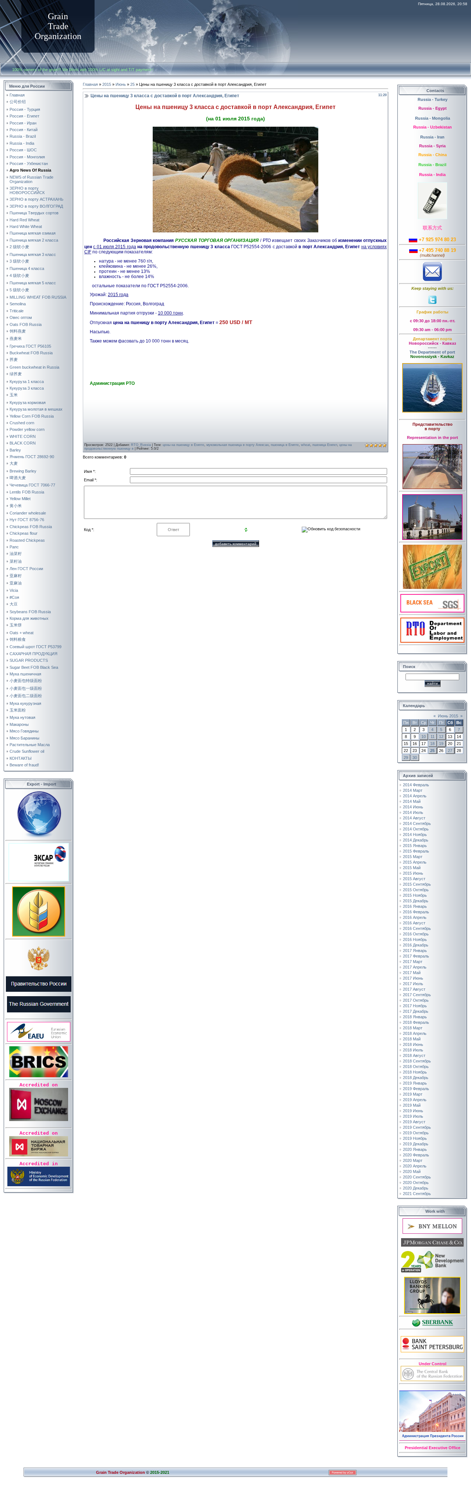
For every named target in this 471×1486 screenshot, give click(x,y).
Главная (90, 84)
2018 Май (412, 1039)
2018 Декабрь (415, 1077)
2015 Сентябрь (417, 884)
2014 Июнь (413, 807)
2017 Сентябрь (417, 995)
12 (441, 736)
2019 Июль (413, 1116)
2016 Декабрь (415, 945)
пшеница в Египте (285, 445)
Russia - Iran (432, 137)
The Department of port (432, 352)
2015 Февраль (416, 851)
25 (132, 84)
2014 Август (414, 818)
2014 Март (412, 790)
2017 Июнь (413, 978)
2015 (106, 84)
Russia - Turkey (432, 99)
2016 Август (414, 923)
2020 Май (412, 1171)
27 (450, 750)
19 (441, 743)
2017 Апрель (414, 967)
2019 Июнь (413, 1111)
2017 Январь (415, 950)
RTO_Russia (141, 445)
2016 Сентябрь (417, 928)
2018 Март (412, 1028)
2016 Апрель (414, 917)
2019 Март (412, 1094)
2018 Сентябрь (417, 1061)
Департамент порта (432, 339)
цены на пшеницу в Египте (183, 445)
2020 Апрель (414, 1166)
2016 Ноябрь (415, 939)
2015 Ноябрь (415, 895)
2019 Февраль (416, 1088)
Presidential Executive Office (432, 1447)
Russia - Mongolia (432, 118)
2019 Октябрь (416, 1133)
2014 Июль (413, 812)
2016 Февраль (416, 912)
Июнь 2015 (448, 716)
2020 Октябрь (416, 1182)
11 (433, 736)
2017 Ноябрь (415, 1006)
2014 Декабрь (415, 840)
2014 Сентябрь (417, 823)
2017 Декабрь (415, 1011)
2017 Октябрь (416, 1000)
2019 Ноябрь (415, 1138)
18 (432, 743)
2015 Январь (415, 845)
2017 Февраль (416, 956)
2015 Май (412, 867)
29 (406, 757)
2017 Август (414, 989)
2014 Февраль (416, 785)
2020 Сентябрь (417, 1177)
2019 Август (414, 1122)
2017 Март (412, 961)
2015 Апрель (414, 862)
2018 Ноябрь (415, 1072)
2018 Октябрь (416, 1066)
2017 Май (412, 972)
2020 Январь (415, 1149)
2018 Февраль (416, 1022)
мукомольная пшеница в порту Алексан (237, 445)
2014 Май (412, 801)
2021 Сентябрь (417, 1193)
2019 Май (412, 1105)
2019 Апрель (414, 1099)
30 (414, 757)
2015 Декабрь (415, 901)
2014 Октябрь (416, 829)
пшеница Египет (324, 445)
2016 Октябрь (416, 934)
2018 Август (414, 1055)
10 (423, 736)
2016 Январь (415, 906)
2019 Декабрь (415, 1144)
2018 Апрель (414, 1033)
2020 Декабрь (415, 1188)
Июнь (121, 84)
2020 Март (412, 1160)
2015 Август (414, 879)
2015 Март (412, 856)
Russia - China (432, 154)
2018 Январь (415, 1017)
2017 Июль (413, 983)
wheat (305, 445)
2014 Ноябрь (415, 834)
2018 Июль (413, 1050)
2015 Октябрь (416, 890)
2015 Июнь (413, 873)
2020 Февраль (416, 1155)
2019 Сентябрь (417, 1127)
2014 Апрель (414, 796)
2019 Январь (415, 1083)
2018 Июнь (413, 1044)
